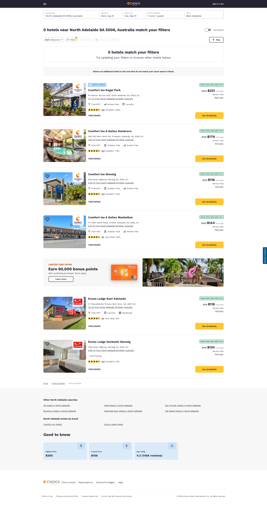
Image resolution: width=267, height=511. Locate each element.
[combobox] (71, 14)
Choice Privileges (105, 482)
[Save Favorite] (47, 87)
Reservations (86, 482)
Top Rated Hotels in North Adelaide (182, 411)
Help (120, 482)
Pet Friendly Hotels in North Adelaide (183, 405)
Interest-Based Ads (90, 496)
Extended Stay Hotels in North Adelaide (123, 411)
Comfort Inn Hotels (52, 424)
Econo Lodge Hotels (113, 424)
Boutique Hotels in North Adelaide (59, 411)
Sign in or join (218, 4)
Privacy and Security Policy (67, 496)
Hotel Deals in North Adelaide (118, 405)
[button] (265, 255)
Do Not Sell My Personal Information (117, 496)
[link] (60, 279)
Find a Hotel (68, 482)
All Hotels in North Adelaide (56, 405)
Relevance (52, 40)
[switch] (208, 30)
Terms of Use (47, 496)
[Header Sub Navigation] (44, 3)
